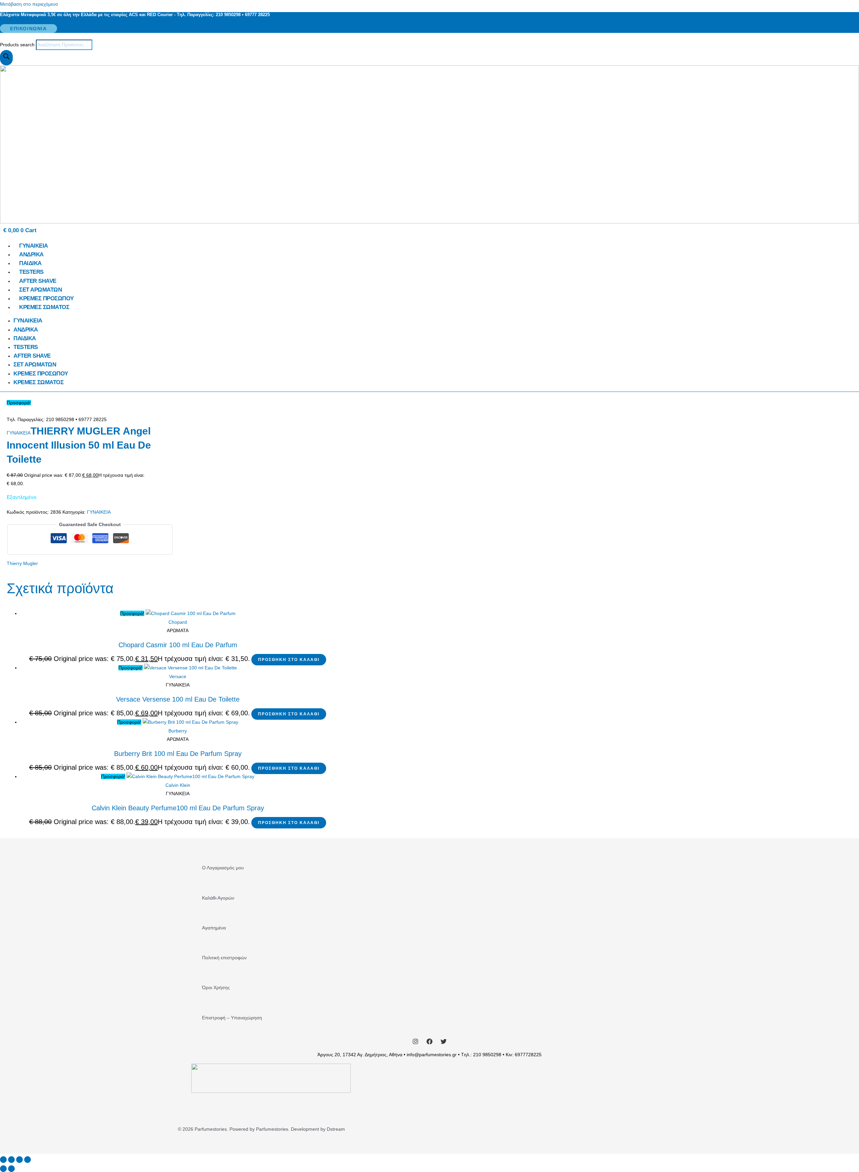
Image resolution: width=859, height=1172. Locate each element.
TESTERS (31, 272)
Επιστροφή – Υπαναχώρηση (232, 1017)
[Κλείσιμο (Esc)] (27, 1159)
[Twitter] (444, 1043)
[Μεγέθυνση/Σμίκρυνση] (3, 1159)
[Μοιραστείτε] (19, 1159)
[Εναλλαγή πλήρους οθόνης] (11, 1159)
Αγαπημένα (214, 927)
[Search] (6, 57)
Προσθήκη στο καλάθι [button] (288, 659)
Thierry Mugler (22, 563)
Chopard (177, 622)
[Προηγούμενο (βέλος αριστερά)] (3, 1168)
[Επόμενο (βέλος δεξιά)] (11, 1168)
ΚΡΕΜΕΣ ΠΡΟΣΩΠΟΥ (46, 298)
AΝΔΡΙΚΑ (31, 254)
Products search (18, 44)
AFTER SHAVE (37, 281)
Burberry (177, 730)
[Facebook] (429, 1043)
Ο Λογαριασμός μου (223, 867)
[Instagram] (415, 1043)
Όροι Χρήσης (216, 987)
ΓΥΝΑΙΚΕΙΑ (33, 246)
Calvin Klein (177, 785)
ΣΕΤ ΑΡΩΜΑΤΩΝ (40, 290)
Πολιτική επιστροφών (224, 957)
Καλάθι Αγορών (218, 898)
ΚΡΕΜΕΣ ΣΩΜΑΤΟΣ (44, 307)
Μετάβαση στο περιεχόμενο (29, 4)
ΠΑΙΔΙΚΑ (30, 263)
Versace (177, 676)
